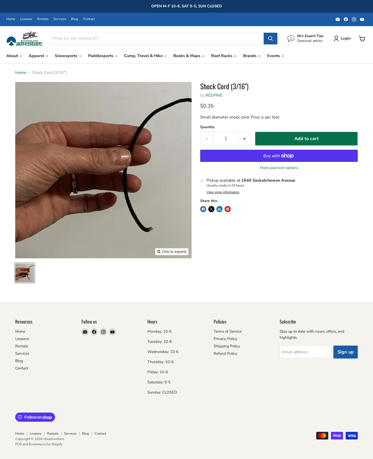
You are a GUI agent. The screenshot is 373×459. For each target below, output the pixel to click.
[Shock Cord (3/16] (25, 273)
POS (18, 444)
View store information (223, 192)
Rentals (42, 19)
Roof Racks (222, 56)
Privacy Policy (225, 338)
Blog (74, 19)
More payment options (279, 168)
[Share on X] (211, 209)
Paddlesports (101, 56)
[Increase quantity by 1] (244, 139)
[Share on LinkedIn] (219, 209)
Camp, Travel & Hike (144, 56)
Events (274, 56)
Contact (89, 19)
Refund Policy (225, 353)
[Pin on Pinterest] (228, 209)
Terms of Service (228, 331)
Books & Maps (187, 56)
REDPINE (214, 95)
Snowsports (66, 56)
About (12, 56)
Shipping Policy (227, 346)
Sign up (345, 352)
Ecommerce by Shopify (46, 444)
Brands (250, 56)
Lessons (26, 19)
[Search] (270, 38)
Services (60, 19)
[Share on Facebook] (203, 209)
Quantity (207, 127)
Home (10, 19)
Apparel (37, 56)
